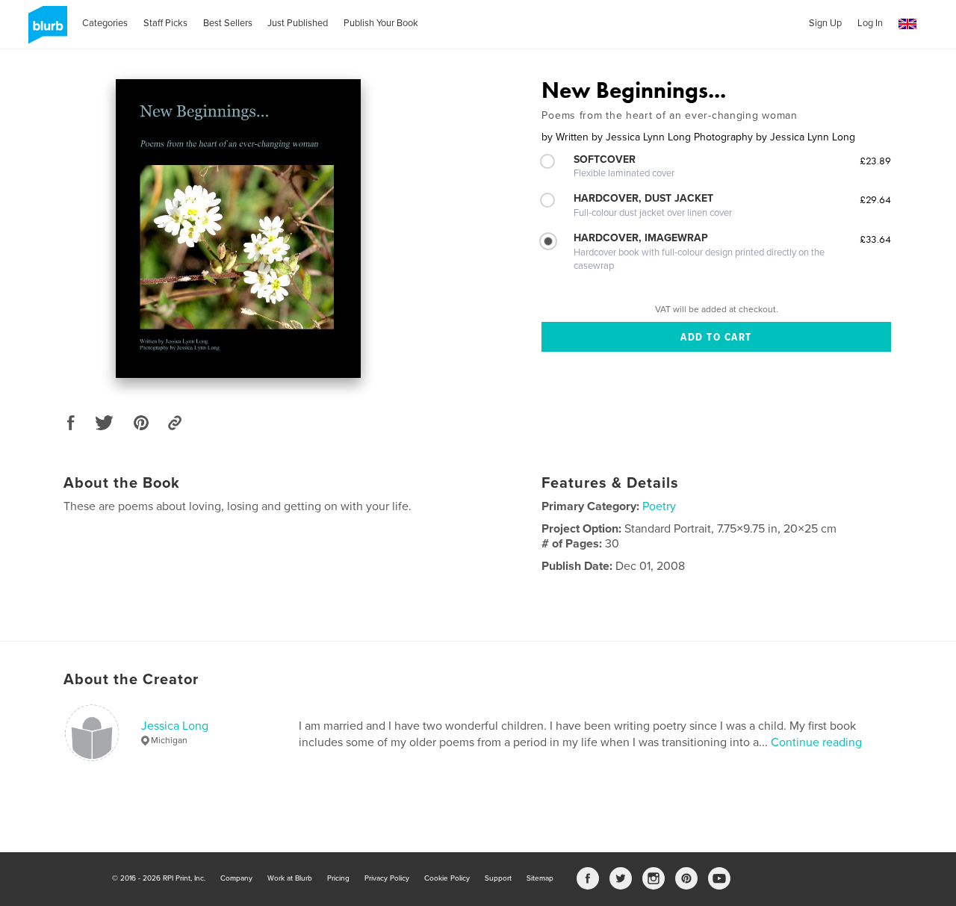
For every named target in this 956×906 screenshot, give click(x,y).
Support (498, 878)
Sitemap (540, 878)
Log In (870, 23)
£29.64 (875, 199)
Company (236, 878)
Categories (105, 23)
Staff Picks (165, 23)
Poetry (659, 506)
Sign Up (825, 23)
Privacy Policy (386, 878)
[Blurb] (45, 30)
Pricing (338, 878)
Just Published (297, 23)
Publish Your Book (381, 23)
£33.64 (875, 239)
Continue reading (816, 742)
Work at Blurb (289, 878)
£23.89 (875, 160)
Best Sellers (227, 23)
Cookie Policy (447, 878)
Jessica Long (174, 726)
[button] (907, 24)
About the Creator (131, 680)
